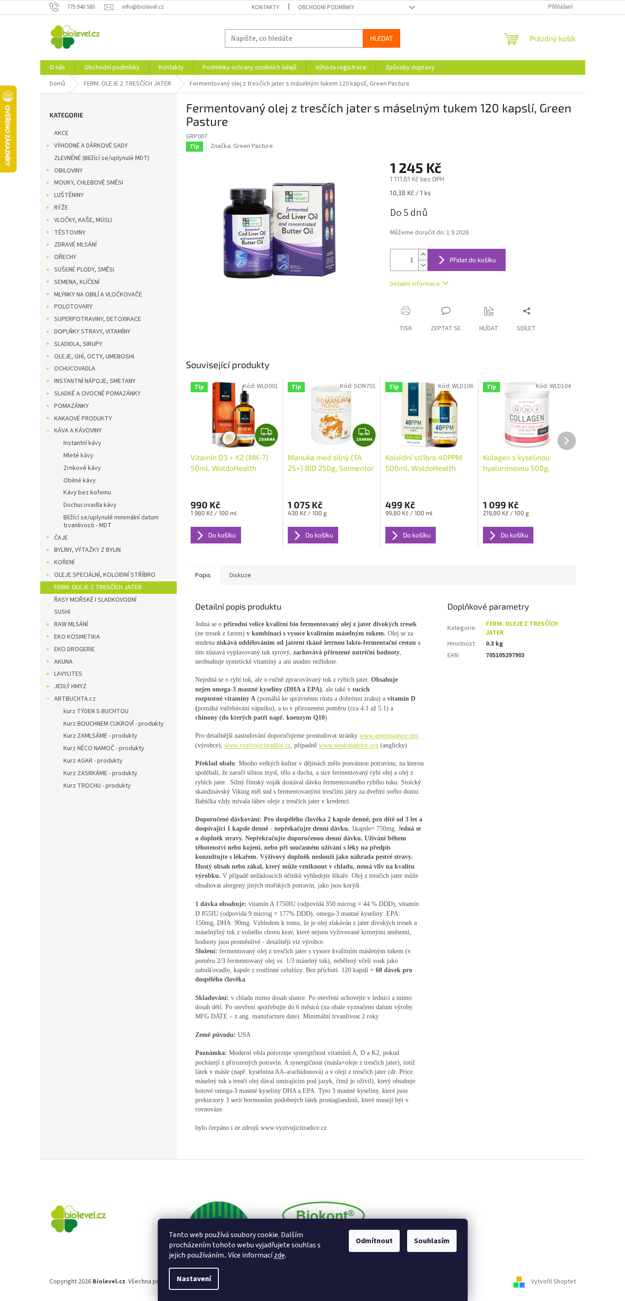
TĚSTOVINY (70, 232)
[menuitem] (57, 67)
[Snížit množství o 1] (422, 265)
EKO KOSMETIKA (77, 636)
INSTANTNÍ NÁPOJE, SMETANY (95, 381)
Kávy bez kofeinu (87, 492)
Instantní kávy (82, 443)
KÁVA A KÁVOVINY (78, 430)
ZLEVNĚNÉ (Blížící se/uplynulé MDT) (101, 158)
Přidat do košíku (473, 260)
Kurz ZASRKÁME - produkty (100, 773)
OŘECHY (65, 257)
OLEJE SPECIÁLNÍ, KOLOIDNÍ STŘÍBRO (104, 575)
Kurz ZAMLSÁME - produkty (100, 735)
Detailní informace (415, 284)
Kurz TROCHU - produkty (97, 785)
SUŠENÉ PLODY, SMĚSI (84, 269)
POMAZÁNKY (71, 406)
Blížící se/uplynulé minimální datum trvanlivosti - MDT (111, 521)
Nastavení (194, 1279)
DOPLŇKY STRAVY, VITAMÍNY (92, 331)
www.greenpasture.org (388, 735)
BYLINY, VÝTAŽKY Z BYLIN (87, 550)
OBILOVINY (68, 170)
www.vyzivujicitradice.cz (257, 745)
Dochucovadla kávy (90, 505)
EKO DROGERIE (74, 649)
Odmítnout (374, 1241)
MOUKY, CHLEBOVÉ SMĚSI (88, 182)
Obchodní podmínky (326, 7)
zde (279, 1255)
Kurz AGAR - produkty (93, 760)
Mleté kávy (78, 455)
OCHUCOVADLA (74, 368)
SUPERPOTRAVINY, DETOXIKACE (97, 319)
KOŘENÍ (64, 562)
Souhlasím (432, 1241)
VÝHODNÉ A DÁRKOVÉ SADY (91, 145)
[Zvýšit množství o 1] (422, 254)
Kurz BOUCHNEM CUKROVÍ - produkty (113, 723)
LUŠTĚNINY (69, 195)
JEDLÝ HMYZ (70, 686)
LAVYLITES (68, 673)
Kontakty (265, 7)
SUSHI (62, 612)
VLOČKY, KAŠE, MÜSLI (83, 220)
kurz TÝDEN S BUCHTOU (96, 711)
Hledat (381, 38)
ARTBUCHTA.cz (75, 698)
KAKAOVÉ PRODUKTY (83, 418)
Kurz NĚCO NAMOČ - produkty (103, 748)
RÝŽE (61, 207)
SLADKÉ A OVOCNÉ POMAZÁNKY (97, 393)
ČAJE (61, 538)
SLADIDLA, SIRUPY (78, 344)
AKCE (61, 133)
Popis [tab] (203, 575)
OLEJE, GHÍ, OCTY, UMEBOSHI (94, 356)
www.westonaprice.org (348, 745)
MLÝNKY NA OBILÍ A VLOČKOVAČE (98, 294)
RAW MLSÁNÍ (71, 624)
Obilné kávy (79, 480)
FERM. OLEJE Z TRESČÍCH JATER (98, 587)
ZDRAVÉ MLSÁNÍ (75, 244)
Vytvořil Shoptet (553, 1281)
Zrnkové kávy (82, 468)
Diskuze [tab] (240, 575)
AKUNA (63, 661)
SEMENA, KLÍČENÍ (76, 282)
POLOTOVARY (73, 306)
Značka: (241, 146)
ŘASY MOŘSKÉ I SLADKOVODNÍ (95, 599)
